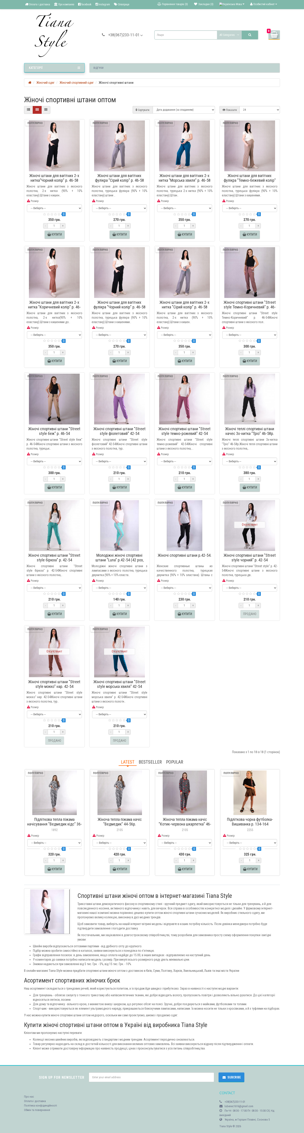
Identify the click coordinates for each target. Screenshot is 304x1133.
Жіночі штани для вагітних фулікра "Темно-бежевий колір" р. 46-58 (250, 180)
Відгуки (98, 67)
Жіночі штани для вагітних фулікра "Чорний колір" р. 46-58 (119, 304)
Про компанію (66, 4)
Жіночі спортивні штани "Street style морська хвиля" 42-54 (119, 684)
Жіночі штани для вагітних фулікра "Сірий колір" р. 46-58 (119, 178)
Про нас (29, 1096)
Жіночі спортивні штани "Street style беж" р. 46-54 (54, 431)
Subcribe (234, 1077)
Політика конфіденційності (40, 1105)
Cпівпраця (123, 4)
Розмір (34, 201)
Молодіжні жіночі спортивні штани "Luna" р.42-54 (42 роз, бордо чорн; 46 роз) (119, 560)
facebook (86, 4)
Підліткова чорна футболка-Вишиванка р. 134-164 (250, 821)
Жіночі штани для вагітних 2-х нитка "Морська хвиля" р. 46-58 (185, 178)
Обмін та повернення (37, 1110)
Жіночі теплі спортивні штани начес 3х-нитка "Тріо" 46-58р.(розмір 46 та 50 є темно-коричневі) (249, 435)
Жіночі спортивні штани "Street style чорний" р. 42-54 (250, 557)
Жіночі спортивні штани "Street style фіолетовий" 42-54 (119, 431)
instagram (104, 4)
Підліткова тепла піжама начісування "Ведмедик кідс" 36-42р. (54, 824)
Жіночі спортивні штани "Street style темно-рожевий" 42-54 (184, 431)
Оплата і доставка (39, 4)
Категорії (35, 67)
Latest (127, 762)
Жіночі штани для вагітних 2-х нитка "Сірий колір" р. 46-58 (184, 304)
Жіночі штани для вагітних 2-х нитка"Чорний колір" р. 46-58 (54, 178)
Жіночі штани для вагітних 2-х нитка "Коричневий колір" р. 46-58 (54, 307)
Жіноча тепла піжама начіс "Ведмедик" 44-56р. (120, 821)
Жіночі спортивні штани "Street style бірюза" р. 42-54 (54, 557)
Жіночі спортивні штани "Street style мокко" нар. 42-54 (54, 684)
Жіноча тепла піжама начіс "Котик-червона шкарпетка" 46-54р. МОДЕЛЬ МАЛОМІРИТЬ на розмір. (185, 826)
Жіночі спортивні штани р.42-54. (184, 555)
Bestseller (150, 762)
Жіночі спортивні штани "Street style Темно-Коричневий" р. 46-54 (250, 307)
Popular (174, 762)
